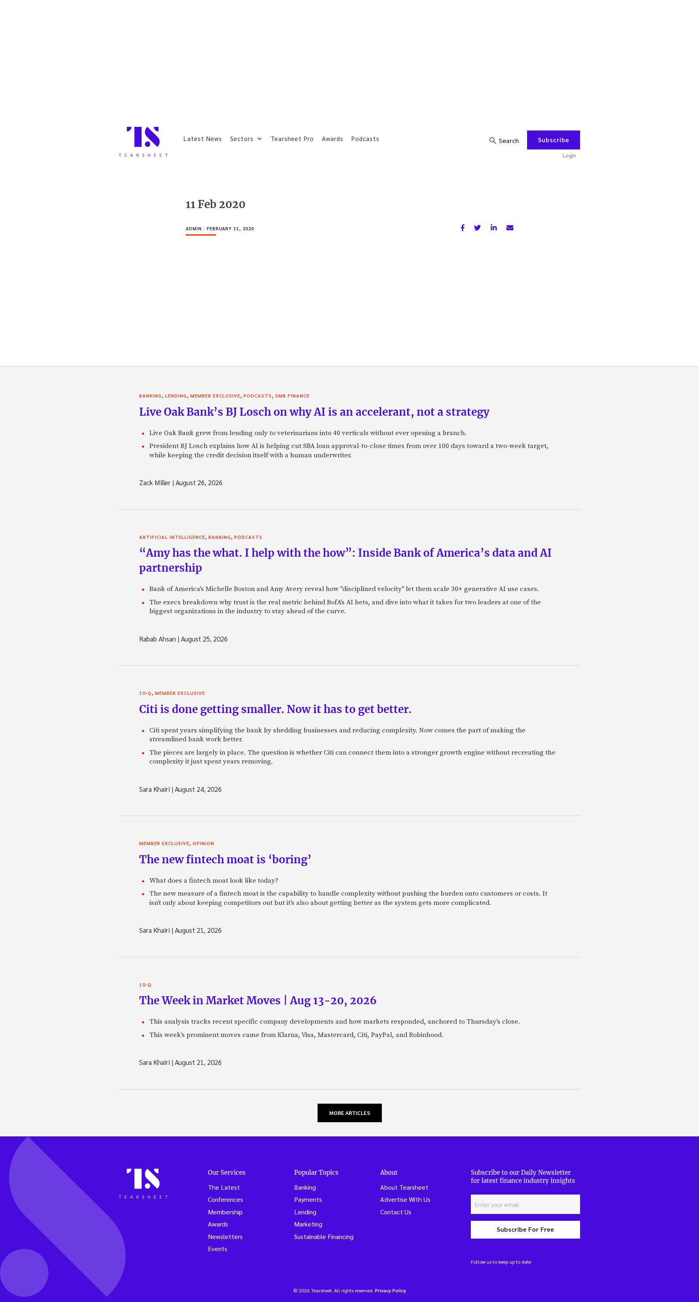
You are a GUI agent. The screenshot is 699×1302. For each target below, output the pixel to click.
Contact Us (395, 1211)
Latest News (203, 138)
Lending (176, 395)
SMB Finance (292, 395)
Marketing (308, 1224)
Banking (150, 395)
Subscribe (553, 139)
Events (217, 1248)
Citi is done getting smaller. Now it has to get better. (275, 709)
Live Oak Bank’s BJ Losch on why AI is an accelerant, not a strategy (314, 412)
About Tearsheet (404, 1187)
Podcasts (365, 138)
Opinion (203, 843)
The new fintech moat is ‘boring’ (225, 859)
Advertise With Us (405, 1199)
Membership (225, 1211)
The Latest (224, 1187)
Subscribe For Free (525, 1229)
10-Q (145, 693)
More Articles (349, 1113)
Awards (332, 138)
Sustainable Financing (324, 1236)
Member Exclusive (215, 395)
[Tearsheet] (143, 142)
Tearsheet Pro (292, 138)
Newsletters (225, 1236)
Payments (308, 1199)
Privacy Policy (390, 1290)
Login (569, 155)
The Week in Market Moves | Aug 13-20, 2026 (258, 1000)
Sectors (242, 138)
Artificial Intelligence (172, 537)
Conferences (225, 1199)
